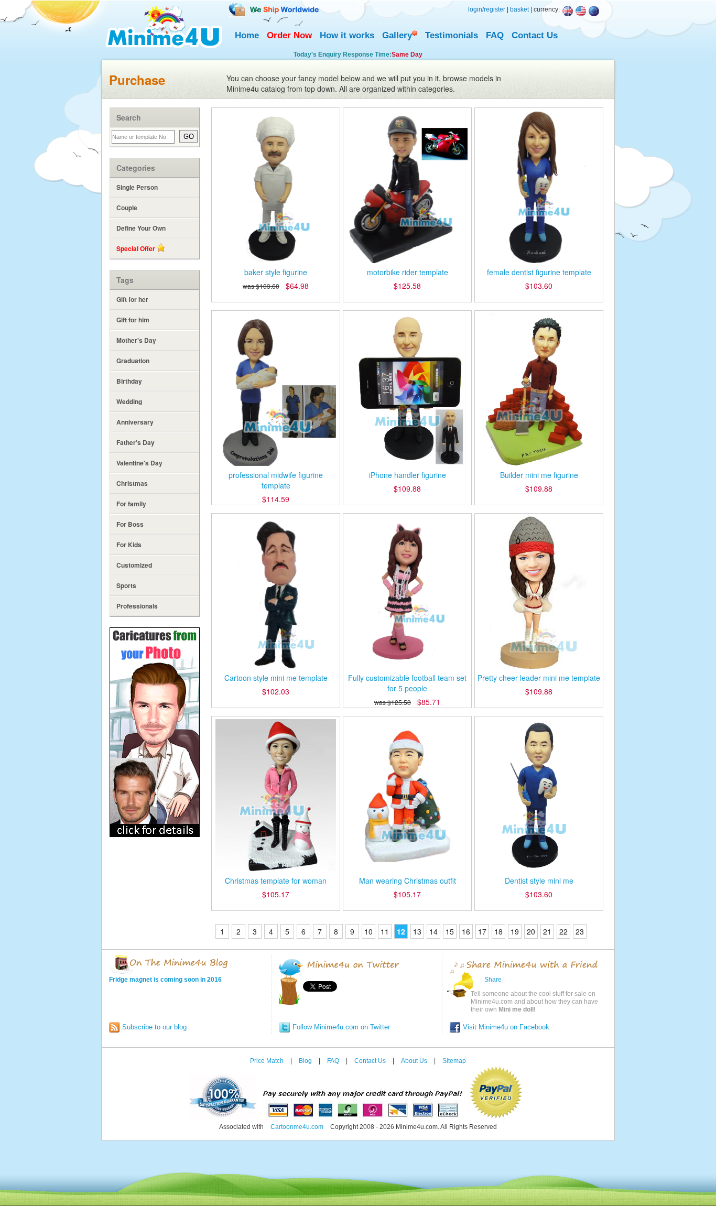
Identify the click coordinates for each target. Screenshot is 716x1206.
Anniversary (135, 422)
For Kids (129, 544)
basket (519, 9)
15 (450, 931)
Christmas (132, 483)
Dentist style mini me (539, 880)
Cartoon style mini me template (276, 677)
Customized (134, 565)
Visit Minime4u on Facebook (506, 1027)
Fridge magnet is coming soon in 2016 (165, 979)
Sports (126, 585)
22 (563, 931)
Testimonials (451, 35)
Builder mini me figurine (539, 475)
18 (498, 931)
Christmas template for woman (276, 880)
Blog (305, 1060)
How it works (347, 35)
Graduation (132, 360)
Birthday (129, 381)
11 (385, 931)
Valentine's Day (139, 463)
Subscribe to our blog (154, 1027)
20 (531, 931)
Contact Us (535, 35)
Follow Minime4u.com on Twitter (341, 1027)
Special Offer (136, 248)
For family (131, 503)
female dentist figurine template (539, 272)
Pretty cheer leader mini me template (539, 677)
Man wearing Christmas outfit (407, 880)
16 (466, 931)
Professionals (137, 606)
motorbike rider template (407, 272)
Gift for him (132, 319)
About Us (414, 1060)
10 (368, 931)
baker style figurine (275, 272)
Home (247, 35)
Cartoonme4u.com (296, 1127)
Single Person (137, 187)
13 (417, 931)
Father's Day (135, 442)
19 (515, 931)
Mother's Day (136, 340)
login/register (486, 9)
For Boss (130, 524)
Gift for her (132, 299)
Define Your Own (141, 228)
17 (482, 931)
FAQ (495, 35)
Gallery (397, 35)
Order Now (289, 35)
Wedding (129, 401)
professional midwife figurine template (276, 480)
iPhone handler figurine (407, 475)
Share (493, 979)
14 (433, 931)
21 (547, 931)
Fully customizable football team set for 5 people (407, 682)
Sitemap (454, 1060)
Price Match (267, 1060)
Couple (126, 207)
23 (580, 931)
